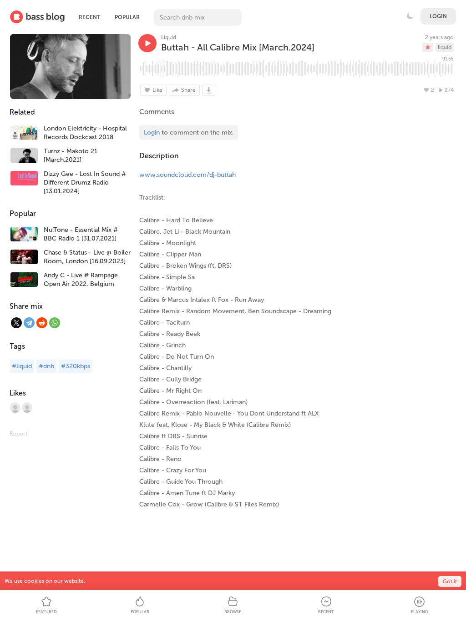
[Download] (208, 90)
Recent (89, 17)
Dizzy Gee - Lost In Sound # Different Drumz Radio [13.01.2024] (85, 182)
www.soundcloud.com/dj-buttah (187, 175)
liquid (444, 47)
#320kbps (75, 366)
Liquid (168, 37)
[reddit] (41, 322)
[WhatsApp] (54, 322)
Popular (127, 17)
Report (18, 434)
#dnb (46, 366)
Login (438, 16)
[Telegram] (29, 322)
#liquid (22, 366)
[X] (16, 322)
